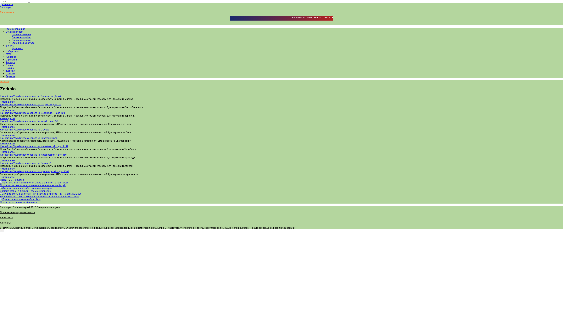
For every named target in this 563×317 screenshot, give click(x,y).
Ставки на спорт (14, 31)
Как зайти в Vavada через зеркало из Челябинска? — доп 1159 (34, 146)
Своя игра (5, 7)
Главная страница (15, 29)
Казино (10, 68)
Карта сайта (6, 217)
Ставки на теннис (21, 40)
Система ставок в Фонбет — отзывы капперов (25, 191)
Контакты (5, 222)
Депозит (10, 70)
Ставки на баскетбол (23, 43)
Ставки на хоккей (21, 34)
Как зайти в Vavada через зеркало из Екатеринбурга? (29, 138)
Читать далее (7, 101)
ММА (8, 54)
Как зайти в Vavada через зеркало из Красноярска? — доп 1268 (34, 171)
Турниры (10, 62)
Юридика (11, 56)
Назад (3, 179)
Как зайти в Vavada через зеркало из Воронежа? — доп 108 (32, 113)
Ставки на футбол (21, 37)
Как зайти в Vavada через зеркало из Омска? (24, 129)
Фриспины (17, 48)
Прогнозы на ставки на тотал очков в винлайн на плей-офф (33, 185)
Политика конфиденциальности (17, 212)
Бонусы (10, 45)
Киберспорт (12, 51)
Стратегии (11, 59)
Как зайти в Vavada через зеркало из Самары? (25, 163)
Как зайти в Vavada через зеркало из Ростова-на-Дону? (30, 96)
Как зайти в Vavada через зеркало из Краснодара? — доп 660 (33, 154)
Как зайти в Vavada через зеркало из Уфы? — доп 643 (29, 121)
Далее (20, 179)
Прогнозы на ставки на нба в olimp (19, 202)
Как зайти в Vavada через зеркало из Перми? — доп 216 (30, 104)
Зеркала (10, 76)
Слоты (9, 65)
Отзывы (10, 73)
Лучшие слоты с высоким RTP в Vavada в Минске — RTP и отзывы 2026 (39, 196)
